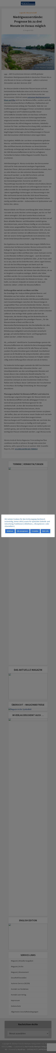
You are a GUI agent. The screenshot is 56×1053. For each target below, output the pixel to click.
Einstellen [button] (35, 531)
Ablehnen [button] (10, 531)
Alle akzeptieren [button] (22, 531)
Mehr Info (45, 531)
